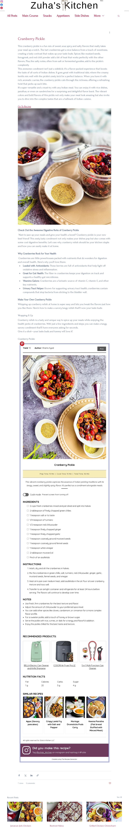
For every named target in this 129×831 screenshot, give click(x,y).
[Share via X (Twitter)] (25, 775)
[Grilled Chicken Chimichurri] (104, 812)
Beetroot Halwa (57, 826)
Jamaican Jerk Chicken (20, 826)
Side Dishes (82, 15)
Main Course (30, 15)
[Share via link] (37, 775)
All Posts (12, 15)
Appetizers (63, 15)
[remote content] (64, 553)
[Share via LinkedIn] (31, 775)
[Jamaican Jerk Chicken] (25, 812)
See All (119, 797)
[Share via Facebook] (19, 775)
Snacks (47, 15)
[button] (118, 16)
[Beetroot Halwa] (64, 812)
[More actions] (109, 32)
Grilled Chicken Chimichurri (102, 826)
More (97, 15)
